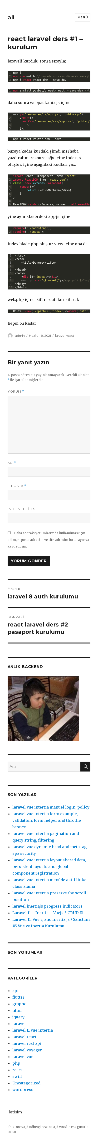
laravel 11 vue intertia (32, 1030)
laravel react (64, 335)
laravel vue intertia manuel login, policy (50, 807)
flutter (18, 997)
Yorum (16, 392)
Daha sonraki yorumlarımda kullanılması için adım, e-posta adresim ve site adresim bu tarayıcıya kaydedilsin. (48, 539)
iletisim (15, 1112)
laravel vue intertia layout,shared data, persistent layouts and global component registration (49, 866)
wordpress (22, 1089)
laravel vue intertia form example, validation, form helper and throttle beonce (46, 820)
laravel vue (22, 1056)
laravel (19, 1023)
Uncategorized (26, 1083)
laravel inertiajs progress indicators (47, 906)
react (17, 1069)
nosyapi (22, 1127)
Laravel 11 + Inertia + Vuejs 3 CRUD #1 (47, 912)
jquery (18, 1017)
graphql (20, 1003)
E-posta (17, 486)
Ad (12, 463)
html (17, 1010)
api (15, 990)
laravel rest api (26, 1043)
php (16, 1063)
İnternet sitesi (22, 509)
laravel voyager (27, 1050)
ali (11, 17)
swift (17, 1076)
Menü (83, 17)
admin (20, 335)
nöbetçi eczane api (43, 1127)
